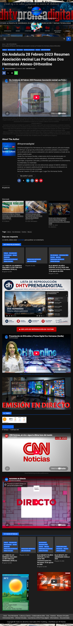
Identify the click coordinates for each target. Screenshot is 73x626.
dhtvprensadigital (10, 68)
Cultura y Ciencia (25, 616)
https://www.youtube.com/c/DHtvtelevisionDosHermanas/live (36, 374)
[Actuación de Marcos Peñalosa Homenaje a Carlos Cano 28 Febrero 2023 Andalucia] (13, 207)
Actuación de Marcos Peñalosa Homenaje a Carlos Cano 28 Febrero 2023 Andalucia (12, 216)
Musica (30, 232)
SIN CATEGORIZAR (45, 49)
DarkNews (52, 622)
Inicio (5, 616)
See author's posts (26, 176)
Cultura (4, 49)
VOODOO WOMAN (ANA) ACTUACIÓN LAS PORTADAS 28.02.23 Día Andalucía (33, 216)
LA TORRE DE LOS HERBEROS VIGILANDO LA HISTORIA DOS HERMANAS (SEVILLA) (12, 267)
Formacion (6, 257)
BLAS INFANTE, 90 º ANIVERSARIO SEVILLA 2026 (63, 545)
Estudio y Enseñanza (29, 49)
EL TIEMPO (8, 427)
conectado (20, 240)
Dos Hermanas (11, 49)
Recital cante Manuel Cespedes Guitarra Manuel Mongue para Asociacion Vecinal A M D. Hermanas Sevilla (59, 220)
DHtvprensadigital (36, 16)
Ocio (47, 616)
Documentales (13, 253)
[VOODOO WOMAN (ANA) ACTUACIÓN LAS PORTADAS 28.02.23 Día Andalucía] (36, 207)
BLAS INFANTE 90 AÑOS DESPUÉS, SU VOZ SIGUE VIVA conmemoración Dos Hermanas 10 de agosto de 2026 (59, 268)
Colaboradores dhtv (62, 546)
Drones (15, 255)
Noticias (58, 257)
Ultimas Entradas (8, 261)
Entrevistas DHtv (63, 255)
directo (68, 39)
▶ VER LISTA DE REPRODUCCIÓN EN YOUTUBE (36, 329)
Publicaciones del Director (10, 259)
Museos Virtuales (63, 616)
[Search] (64, 38)
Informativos (54, 618)
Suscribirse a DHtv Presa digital (38, 618)
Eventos (38, 49)
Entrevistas (20, 49)
